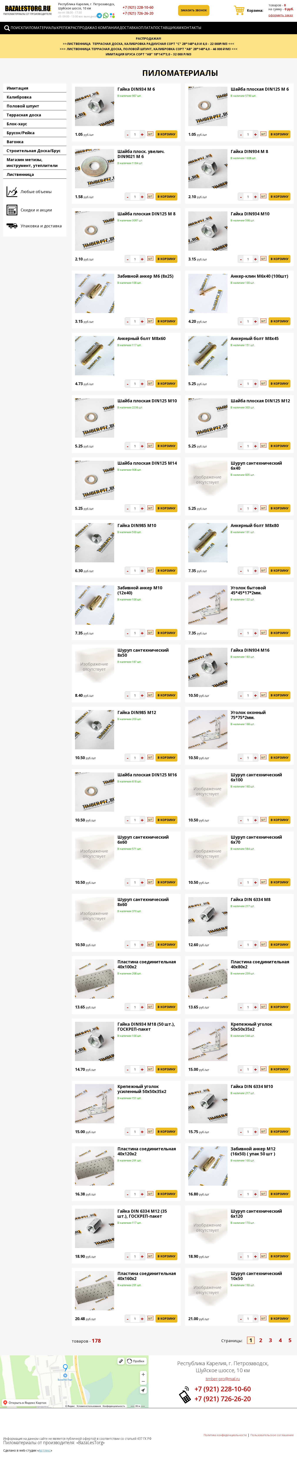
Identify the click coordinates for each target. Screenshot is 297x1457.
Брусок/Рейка (21, 132)
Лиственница (20, 174)
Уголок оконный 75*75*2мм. (248, 715)
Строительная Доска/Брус (33, 150)
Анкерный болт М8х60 (141, 338)
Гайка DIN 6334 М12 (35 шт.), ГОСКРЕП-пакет (142, 1213)
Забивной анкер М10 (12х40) (139, 590)
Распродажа (82, 27)
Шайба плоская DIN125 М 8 (146, 214)
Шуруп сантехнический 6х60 (143, 839)
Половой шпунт (23, 106)
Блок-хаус (17, 123)
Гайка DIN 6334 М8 (250, 899)
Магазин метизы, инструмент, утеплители (32, 162)
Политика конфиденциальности (225, 1435)
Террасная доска (24, 114)
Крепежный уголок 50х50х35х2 (251, 1026)
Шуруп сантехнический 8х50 (143, 652)
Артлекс (45, 1450)
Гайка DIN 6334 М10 (252, 1086)
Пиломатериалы (40, 27)
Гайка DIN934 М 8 (249, 151)
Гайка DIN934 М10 (250, 214)
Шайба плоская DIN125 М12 (260, 401)
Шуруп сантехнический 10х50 (256, 1276)
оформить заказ (281, 15)
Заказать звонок (194, 10)
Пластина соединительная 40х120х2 (146, 1151)
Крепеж (63, 27)
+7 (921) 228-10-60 (138, 7)
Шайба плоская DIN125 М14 (147, 463)
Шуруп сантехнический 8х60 (143, 902)
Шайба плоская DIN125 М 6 (260, 89)
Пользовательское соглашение (272, 1435)
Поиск (17, 27)
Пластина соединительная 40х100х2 (146, 964)
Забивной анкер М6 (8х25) (145, 276)
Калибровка (19, 97)
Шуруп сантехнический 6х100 (256, 777)
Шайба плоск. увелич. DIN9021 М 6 (141, 154)
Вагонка (15, 141)
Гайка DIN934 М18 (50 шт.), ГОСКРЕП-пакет (146, 1026)
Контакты (191, 27)
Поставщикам (167, 27)
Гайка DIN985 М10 (136, 525)
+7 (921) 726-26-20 (138, 13)
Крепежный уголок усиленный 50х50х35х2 (141, 1089)
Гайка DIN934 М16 (250, 650)
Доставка (128, 27)
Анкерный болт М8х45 (255, 338)
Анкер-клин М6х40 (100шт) (259, 276)
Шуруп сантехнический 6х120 (256, 1213)
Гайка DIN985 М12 (136, 712)
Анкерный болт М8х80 (255, 525)
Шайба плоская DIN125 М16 (147, 775)
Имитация (17, 88)
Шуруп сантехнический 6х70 (256, 839)
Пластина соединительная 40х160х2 (146, 1276)
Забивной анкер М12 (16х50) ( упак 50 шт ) (253, 1151)
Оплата (145, 27)
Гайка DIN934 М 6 (136, 89)
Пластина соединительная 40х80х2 (260, 964)
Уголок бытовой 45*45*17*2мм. (248, 590)
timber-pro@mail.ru (223, 1378)
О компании (107, 27)
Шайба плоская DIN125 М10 (147, 401)
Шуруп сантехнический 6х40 (256, 465)
